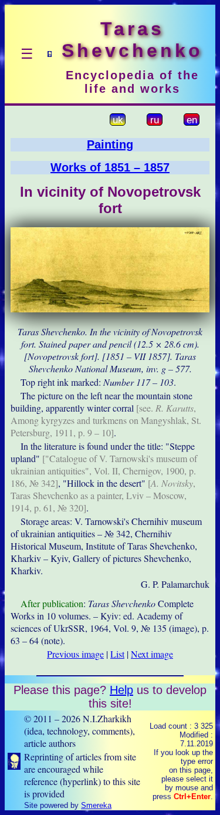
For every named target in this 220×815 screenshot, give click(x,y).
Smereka (96, 805)
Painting (110, 144)
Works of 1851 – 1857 (110, 167)
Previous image (75, 654)
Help (121, 689)
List (117, 654)
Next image (152, 654)
